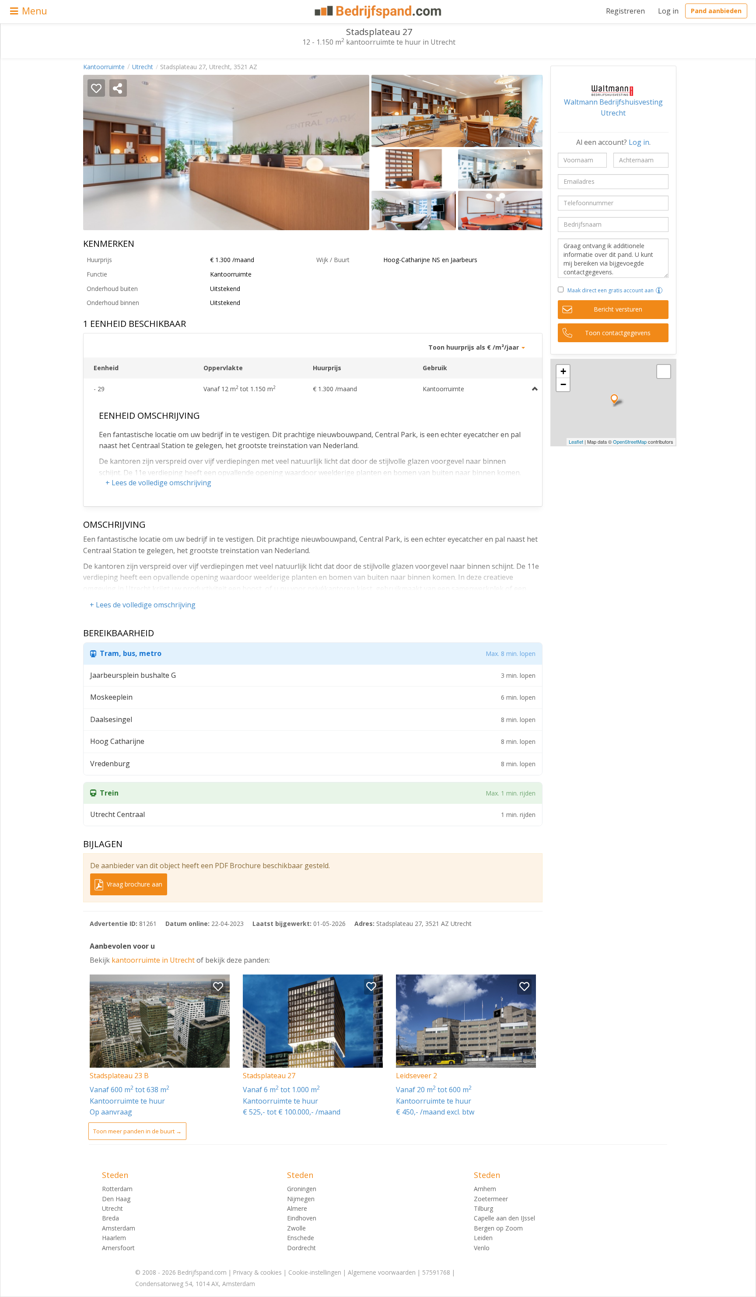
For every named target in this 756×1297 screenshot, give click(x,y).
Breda (110, 1218)
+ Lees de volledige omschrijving (158, 482)
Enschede (300, 1238)
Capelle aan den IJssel (504, 1218)
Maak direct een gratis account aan (610, 290)
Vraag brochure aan (133, 884)
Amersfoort (118, 1248)
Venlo (482, 1248)
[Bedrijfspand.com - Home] (378, 12)
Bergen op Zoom (498, 1228)
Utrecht (142, 67)
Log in (668, 11)
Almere (297, 1208)
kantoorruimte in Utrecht (154, 960)
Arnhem (485, 1189)
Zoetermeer (491, 1199)
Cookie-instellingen (314, 1272)
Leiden (483, 1238)
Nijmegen (301, 1199)
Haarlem (114, 1238)
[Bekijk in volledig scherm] (663, 371)
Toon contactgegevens (618, 333)
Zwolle (296, 1228)
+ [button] (563, 371)
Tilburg (483, 1208)
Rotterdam (117, 1189)
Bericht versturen (618, 309)
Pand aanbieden (716, 11)
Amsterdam (118, 1228)
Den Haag (116, 1199)
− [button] (563, 384)
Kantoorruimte (104, 67)
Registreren (625, 11)
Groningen (301, 1189)
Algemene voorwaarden (382, 1272)
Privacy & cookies (257, 1272)
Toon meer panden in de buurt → (137, 1131)
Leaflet (576, 441)
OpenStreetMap (630, 441)
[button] (659, 290)
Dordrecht (301, 1248)
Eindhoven (301, 1218)
